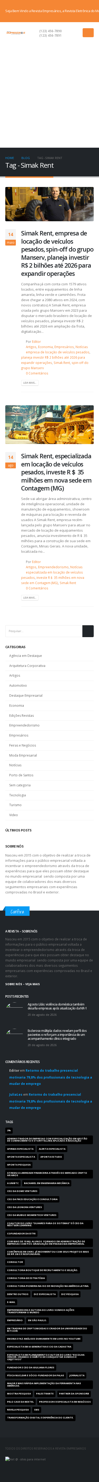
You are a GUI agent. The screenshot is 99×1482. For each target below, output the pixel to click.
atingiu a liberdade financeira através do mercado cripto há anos (47, 1174)
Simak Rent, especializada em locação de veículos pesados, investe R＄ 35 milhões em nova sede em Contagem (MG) (56, 472)
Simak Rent (62, 362)
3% (9, 1130)
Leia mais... (29, 382)
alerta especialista (52, 1149)
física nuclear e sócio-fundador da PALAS (35, 1375)
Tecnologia (17, 795)
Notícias (82, 347)
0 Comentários (37, 373)
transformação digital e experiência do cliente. (40, 1417)
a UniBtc (13, 1183)
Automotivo (18, 685)
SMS (36, 1409)
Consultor (15, 1262)
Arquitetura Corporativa (27, 665)
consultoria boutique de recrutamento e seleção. (42, 1270)
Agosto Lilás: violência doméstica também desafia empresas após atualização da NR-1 (57, 1006)
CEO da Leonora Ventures (24, 1207)
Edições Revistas (21, 715)
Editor (36, 341)
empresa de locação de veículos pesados (57, 352)
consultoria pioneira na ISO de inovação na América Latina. (48, 1286)
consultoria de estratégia (26, 1278)
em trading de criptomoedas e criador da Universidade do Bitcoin (47, 1329)
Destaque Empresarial (26, 695)
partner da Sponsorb (74, 1393)
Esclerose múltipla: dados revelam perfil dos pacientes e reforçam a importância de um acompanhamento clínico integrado (57, 1034)
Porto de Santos (21, 775)
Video (13, 815)
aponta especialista (21, 1156)
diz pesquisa (70, 1294)
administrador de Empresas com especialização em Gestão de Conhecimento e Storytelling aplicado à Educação (47, 1140)
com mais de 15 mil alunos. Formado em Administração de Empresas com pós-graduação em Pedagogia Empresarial (46, 1242)
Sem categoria (20, 785)
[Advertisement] (49, 95)
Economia (45, 347)
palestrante (45, 1393)
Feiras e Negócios (22, 745)
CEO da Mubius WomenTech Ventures (31, 1215)
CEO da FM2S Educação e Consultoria (32, 1199)
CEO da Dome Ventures (22, 1191)
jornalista (76, 1375)
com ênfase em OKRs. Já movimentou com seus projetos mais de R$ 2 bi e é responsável (48, 1253)
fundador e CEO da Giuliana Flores (30, 1367)
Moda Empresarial (23, 755)
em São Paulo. (37, 1320)
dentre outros (18, 1294)
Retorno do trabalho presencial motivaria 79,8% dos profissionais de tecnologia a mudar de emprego (50, 1077)
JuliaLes (15, 1094)
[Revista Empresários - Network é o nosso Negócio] (15, 33)
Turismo (15, 805)
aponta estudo (51, 1156)
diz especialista (45, 1294)
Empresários (64, 347)
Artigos (31, 347)
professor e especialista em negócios (65, 1401)
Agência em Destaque (25, 655)
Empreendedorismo (53, 567)
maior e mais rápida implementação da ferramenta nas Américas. (44, 1384)
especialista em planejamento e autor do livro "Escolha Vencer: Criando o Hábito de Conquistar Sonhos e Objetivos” (45, 1357)
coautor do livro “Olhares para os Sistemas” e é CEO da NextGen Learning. (45, 1224)
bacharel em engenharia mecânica (46, 1183)
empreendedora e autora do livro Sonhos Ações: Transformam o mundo (41, 1311)
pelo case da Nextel (20, 1401)
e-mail (11, 1302)
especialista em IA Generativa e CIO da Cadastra (39, 1346)
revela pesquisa (18, 1409)
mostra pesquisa (19, 1393)
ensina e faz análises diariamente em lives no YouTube (44, 1338)
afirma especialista (20, 1149)
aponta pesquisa (19, 1164)
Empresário (15, 1320)
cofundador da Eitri (21, 1233)
